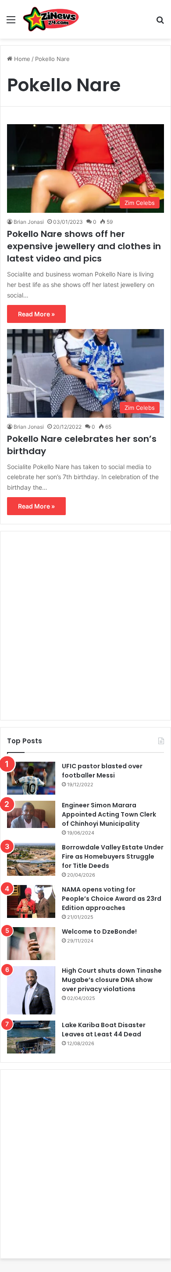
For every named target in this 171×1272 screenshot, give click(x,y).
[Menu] (11, 22)
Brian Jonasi (29, 222)
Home (21, 58)
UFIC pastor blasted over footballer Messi (102, 771)
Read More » (36, 314)
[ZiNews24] (51, 19)
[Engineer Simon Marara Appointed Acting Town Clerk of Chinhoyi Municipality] (31, 814)
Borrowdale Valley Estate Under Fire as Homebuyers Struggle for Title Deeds (113, 856)
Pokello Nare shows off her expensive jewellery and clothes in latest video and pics (84, 246)
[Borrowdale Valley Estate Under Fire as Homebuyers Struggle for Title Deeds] (31, 859)
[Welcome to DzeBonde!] (31, 943)
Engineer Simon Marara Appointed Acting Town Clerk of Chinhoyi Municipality (109, 814)
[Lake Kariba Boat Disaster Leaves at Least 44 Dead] (31, 1037)
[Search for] (160, 22)
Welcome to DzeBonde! (99, 931)
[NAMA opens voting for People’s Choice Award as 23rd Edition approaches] (31, 901)
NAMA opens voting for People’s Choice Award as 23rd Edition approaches (111, 898)
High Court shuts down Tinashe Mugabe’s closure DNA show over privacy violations (112, 979)
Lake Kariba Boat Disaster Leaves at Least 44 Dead (104, 1030)
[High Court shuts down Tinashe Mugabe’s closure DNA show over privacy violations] (31, 990)
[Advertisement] (85, 625)
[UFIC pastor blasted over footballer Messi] (31, 778)
